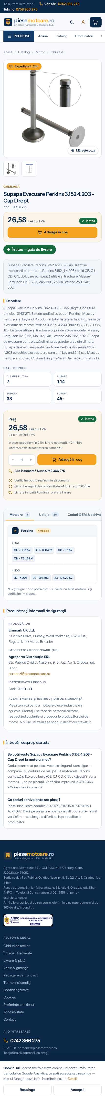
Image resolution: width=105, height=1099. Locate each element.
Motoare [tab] (19, 515)
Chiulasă (57, 52)
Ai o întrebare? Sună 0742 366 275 (39, 471)
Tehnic (20, 9)
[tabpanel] (52, 560)
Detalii (72, 1079)
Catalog (61, 36)
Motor (40, 52)
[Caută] (72, 22)
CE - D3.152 (22, 550)
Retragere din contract (20, 975)
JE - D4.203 (41, 578)
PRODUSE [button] (22, 36)
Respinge (27, 1089)
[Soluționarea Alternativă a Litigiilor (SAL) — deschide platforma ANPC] (28, 920)
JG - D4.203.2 (63, 578)
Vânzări (61, 4)
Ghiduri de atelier (16, 946)
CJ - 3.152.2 (44, 550)
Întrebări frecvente (17, 953)
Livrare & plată (14, 960)
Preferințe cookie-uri (19, 1004)
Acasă (43, 36)
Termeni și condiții (17, 982)
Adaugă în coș (56, 232)
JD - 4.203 (20, 578)
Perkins (27, 531)
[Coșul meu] (96, 22)
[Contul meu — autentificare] (83, 22)
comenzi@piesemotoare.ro (29, 673)
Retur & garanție (16, 968)
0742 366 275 (25, 1041)
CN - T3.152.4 (23, 558)
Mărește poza (85, 150)
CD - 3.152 (65, 550)
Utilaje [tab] (48, 515)
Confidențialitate (16, 990)
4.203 (16, 570)
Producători (84, 36)
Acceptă (77, 1089)
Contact (9, 1019)
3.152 (15, 542)
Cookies (9, 997)
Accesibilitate (13, 1012)
